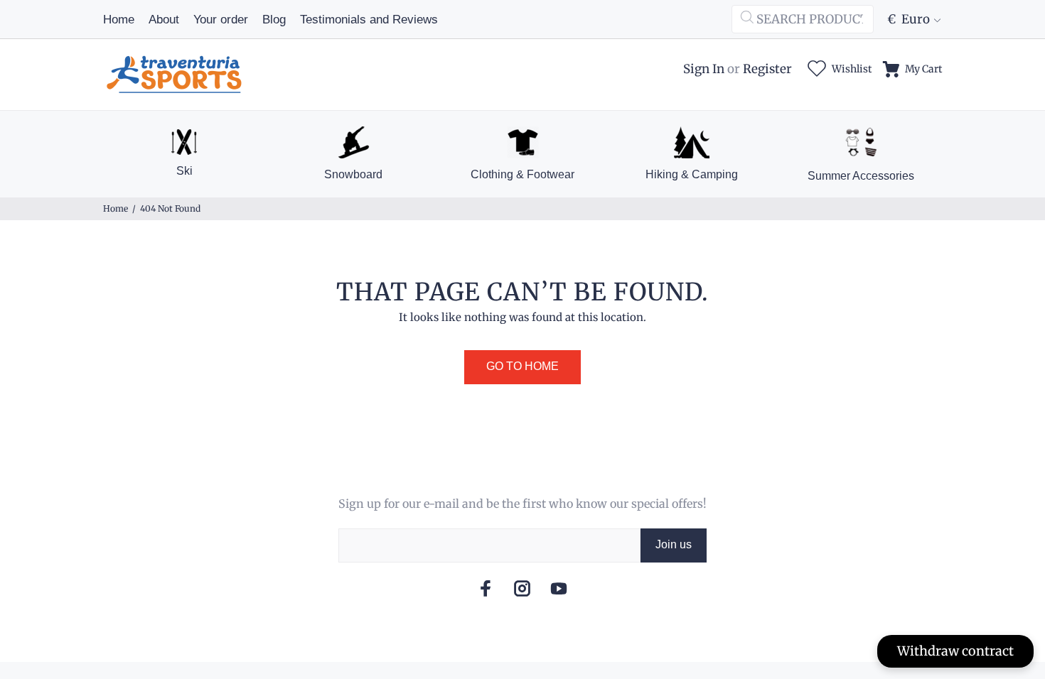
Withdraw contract (955, 651)
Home (115, 208)
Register (767, 69)
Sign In (703, 69)
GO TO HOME (522, 366)
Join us (673, 544)
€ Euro (908, 19)
